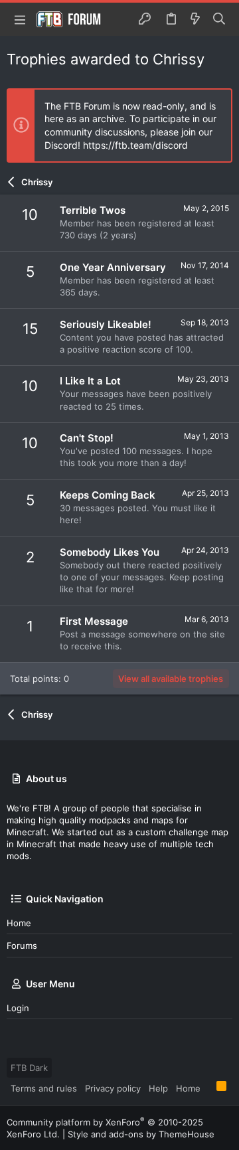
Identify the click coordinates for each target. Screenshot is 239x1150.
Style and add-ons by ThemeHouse (141, 1134)
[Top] (208, 1088)
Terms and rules (44, 1088)
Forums (22, 945)
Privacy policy (113, 1088)
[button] (20, 19)
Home (19, 923)
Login (18, 1008)
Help (158, 1088)
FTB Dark (29, 1067)
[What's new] (195, 19)
